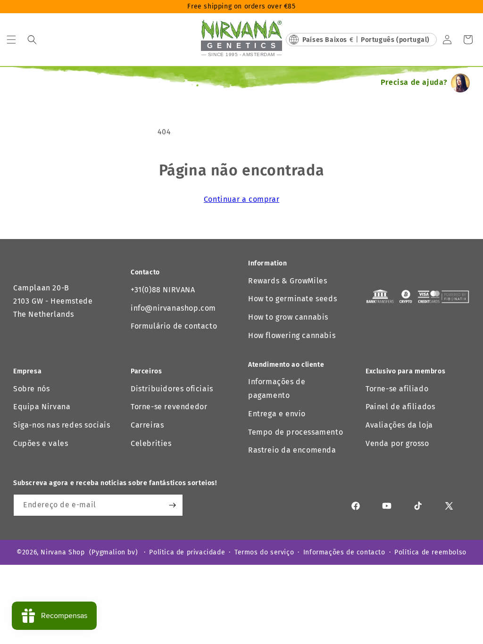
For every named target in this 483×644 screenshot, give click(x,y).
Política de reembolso (430, 552)
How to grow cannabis (288, 317)
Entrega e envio (277, 413)
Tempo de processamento (295, 432)
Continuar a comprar (241, 199)
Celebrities (151, 443)
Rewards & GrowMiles (287, 280)
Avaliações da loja (399, 425)
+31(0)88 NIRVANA (163, 289)
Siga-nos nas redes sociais (61, 425)
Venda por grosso (397, 443)
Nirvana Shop (62, 552)
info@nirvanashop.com (173, 308)
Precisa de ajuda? (414, 82)
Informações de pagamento (276, 388)
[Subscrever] (172, 505)
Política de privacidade (187, 552)
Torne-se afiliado (397, 388)
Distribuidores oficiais (172, 388)
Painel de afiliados (400, 406)
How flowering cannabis (291, 335)
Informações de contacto (344, 552)
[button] (11, 39)
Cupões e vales (40, 443)
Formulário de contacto (174, 326)
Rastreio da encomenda (292, 450)
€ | (366, 40)
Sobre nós (31, 388)
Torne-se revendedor (169, 406)
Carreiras (147, 425)
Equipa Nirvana (41, 406)
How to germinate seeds (292, 298)
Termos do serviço (264, 552)
